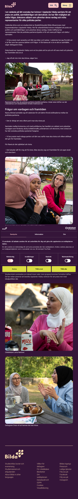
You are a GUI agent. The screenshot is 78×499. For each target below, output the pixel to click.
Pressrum (63, 466)
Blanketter (41, 472)
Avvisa (14, 269)
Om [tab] (64, 234)
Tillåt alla (64, 269)
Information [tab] (39, 234)
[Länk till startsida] (14, 454)
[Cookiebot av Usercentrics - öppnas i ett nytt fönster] (67, 228)
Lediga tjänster (66, 469)
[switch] (29, 260)
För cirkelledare (43, 469)
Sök (51, 5)
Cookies (40, 485)
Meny (65, 5)
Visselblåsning (42, 488)
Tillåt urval (39, 269)
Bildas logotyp (65, 464)
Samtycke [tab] (13, 234)
